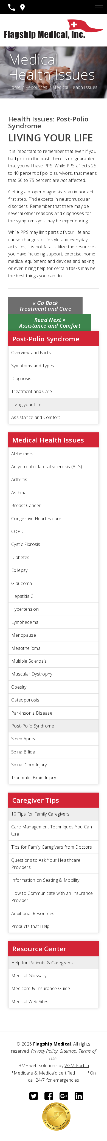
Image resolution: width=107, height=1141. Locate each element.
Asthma (19, 493)
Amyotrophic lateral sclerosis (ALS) (46, 467)
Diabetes (20, 557)
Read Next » (49, 322)
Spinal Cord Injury (29, 765)
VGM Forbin (76, 1066)
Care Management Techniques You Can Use (51, 830)
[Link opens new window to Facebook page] (48, 1099)
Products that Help (30, 926)
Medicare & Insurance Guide (40, 988)
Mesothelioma (26, 648)
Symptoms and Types (32, 366)
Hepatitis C (22, 596)
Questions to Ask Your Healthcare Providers (45, 863)
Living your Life (26, 404)
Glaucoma (21, 583)
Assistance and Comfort (35, 417)
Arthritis (19, 479)
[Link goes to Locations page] (22, 9)
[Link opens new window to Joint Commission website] (56, 1129)
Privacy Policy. (45, 1051)
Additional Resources (32, 913)
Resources (36, 87)
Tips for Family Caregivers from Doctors (51, 847)
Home (14, 87)
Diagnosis (21, 379)
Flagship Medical (52, 1044)
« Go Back (45, 305)
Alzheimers (22, 454)
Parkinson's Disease (31, 713)
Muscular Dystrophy (31, 674)
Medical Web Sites (29, 1002)
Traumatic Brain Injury (33, 778)
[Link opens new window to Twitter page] (33, 1099)
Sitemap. (69, 1051)
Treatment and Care (31, 391)
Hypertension (25, 609)
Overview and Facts (31, 353)
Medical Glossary (28, 976)
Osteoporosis (25, 700)
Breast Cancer (26, 505)
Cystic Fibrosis (25, 544)
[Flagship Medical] (53, 37)
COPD (17, 531)
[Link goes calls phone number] (11, 9)
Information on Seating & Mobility (45, 880)
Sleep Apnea (24, 739)
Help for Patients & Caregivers (42, 963)
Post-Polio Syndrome (32, 726)
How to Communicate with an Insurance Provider (52, 896)
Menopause (23, 635)
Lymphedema (24, 622)
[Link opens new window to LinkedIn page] (79, 1099)
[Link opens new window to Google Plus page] (64, 1099)
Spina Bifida (23, 752)
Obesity (18, 687)
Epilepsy (19, 570)
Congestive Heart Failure (36, 519)
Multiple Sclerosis (29, 661)
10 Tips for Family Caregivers (40, 814)
